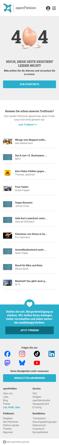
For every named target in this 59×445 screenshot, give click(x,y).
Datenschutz (39, 425)
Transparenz (39, 418)
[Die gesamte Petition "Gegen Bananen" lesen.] (7, 205)
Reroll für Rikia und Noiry (28, 265)
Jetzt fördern (29, 330)
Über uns (8, 393)
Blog (5, 400)
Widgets (37, 396)
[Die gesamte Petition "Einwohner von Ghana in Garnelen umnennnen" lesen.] (7, 236)
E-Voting (37, 407)
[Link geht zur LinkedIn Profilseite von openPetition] (52, 353)
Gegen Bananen (24, 202)
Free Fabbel (21, 187)
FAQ (35, 393)
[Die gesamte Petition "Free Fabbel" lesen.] (7, 189)
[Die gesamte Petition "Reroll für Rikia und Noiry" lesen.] (7, 268)
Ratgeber (8, 418)
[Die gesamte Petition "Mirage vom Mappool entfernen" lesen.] (7, 142)
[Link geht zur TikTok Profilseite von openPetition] (37, 353)
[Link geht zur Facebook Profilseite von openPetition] (7, 353)
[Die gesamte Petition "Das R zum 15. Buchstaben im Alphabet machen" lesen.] (7, 158)
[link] (54, 8)
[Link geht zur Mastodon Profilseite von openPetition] (7, 362)
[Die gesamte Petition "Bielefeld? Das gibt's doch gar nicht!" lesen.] (7, 284)
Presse (6, 403)
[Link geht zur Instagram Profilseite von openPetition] (22, 353)
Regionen (8, 432)
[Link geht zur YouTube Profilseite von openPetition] (37, 362)
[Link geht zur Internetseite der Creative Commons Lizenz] (5, 441)
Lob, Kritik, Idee (11, 407)
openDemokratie (41, 400)
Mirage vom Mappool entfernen (32, 139)
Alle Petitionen (10, 421)
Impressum (38, 428)
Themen (7, 428)
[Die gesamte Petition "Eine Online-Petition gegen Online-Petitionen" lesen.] (7, 174)
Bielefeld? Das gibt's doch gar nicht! (34, 281)
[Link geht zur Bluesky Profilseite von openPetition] (22, 362)
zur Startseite (29, 84)
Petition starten (11, 425)
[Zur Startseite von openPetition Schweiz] (20, 8)
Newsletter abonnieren (29, 378)
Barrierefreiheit (40, 432)
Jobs (5, 396)
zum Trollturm (26, 124)
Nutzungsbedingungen (45, 421)
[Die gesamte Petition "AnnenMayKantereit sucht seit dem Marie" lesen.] (7, 252)
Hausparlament (41, 403)
